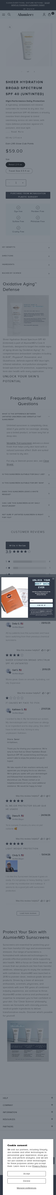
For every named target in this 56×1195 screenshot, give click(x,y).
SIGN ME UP (41, 605)
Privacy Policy (39, 1166)
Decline (26, 1181)
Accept (26, 1174)
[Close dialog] (53, 578)
